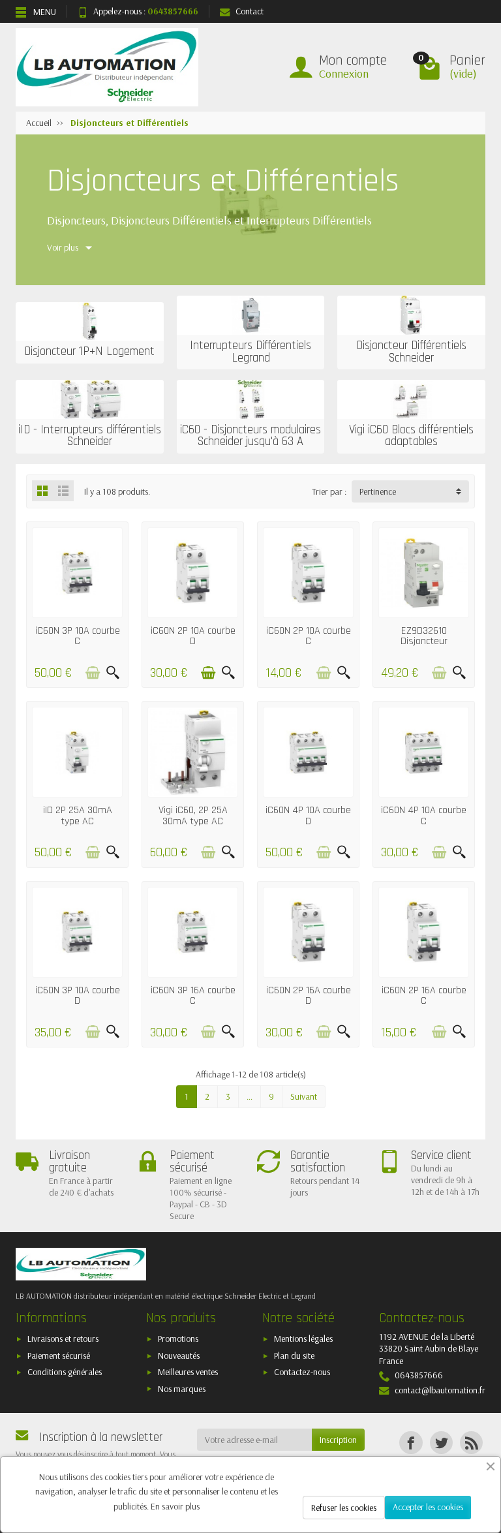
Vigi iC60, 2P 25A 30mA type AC (193, 815)
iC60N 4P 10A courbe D (308, 815)
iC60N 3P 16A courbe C (193, 995)
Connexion (344, 73)
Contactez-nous (302, 1372)
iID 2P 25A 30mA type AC (77, 815)
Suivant (303, 1096)
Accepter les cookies (428, 1507)
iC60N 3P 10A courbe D (77, 995)
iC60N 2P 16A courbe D (308, 995)
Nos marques (181, 1389)
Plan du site (294, 1355)
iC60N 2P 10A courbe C (308, 636)
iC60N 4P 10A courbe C (423, 815)
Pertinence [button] (377, 491)
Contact (249, 11)
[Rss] (471, 1442)
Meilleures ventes (188, 1372)
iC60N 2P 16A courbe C (424, 995)
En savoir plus (175, 1506)
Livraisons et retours (63, 1338)
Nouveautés (179, 1355)
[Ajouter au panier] (92, 673)
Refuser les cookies (343, 1507)
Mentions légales (303, 1338)
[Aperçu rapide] (113, 673)
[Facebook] (410, 1442)
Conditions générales (64, 1372)
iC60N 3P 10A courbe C (77, 636)
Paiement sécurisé (58, 1355)
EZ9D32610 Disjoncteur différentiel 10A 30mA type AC (424, 647)
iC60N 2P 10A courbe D (193, 636)
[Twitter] (441, 1442)
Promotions (178, 1338)
